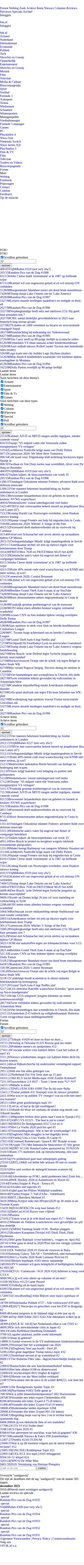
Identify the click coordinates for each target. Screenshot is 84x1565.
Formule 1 (6, 96)
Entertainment (8, 64)
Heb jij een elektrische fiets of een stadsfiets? (32, 1422)
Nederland (6, 39)
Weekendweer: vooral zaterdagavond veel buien (34, 502)
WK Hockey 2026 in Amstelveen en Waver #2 (34, 1180)
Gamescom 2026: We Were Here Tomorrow (31, 453)
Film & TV (7, 152)
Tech (3, 53)
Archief (27, 11)
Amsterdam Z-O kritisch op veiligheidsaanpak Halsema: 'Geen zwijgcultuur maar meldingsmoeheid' (39, 1015)
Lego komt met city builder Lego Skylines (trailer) (35, 353)
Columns (60, 8)
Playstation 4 (8, 134)
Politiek (4, 50)
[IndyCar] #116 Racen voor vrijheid (27, 1211)
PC (2, 131)
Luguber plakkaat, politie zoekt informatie (31, 1334)
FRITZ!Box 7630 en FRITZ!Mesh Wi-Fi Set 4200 (36, 552)
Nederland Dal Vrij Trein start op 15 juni (30, 1074)
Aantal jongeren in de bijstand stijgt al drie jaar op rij (37, 1313)
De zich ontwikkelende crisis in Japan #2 (30, 1327)
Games (4, 127)
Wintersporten (8, 113)
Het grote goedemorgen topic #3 (25, 1102)
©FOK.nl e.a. (8, 1545)
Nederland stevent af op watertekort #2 (29, 1355)
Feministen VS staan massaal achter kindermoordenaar (38, 342)
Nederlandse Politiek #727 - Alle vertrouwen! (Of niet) (39, 1302)
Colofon (5, 190)
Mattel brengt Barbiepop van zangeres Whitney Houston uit (41, 848)
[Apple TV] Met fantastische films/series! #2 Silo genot (40, 1144)
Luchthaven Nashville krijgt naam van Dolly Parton (36, 450)
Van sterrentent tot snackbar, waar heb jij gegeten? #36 (38, 1432)
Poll (6, 420)
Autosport (6, 99)
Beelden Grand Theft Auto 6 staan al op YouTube (35, 590)
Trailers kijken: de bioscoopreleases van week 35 (34, 474)
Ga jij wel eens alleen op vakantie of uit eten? (33, 1278)
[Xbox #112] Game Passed (22, 1281)
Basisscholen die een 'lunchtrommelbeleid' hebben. (36, 1366)
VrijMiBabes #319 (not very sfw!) (25, 269)
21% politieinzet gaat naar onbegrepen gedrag (33, 1158)
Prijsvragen (7, 183)
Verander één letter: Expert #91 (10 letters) (32, 1411)
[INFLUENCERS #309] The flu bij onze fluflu (35, 1088)
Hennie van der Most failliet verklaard (29, 1376)
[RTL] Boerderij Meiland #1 (22, 1197)
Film (3, 74)
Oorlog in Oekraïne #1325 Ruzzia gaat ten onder (36, 1043)
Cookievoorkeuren (63, 1538)
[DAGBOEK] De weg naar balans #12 (30, 1208)
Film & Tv (10, 393)
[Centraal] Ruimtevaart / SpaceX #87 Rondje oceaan (38, 1141)
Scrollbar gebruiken (16, 257)
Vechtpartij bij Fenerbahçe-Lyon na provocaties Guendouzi (40, 643)
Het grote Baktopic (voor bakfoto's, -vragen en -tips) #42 (40, 1239)
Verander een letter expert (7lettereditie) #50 (33, 1397)
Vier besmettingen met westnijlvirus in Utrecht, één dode (40, 674)
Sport (3, 88)
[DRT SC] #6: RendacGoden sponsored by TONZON (39, 1148)
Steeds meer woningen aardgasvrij (31, 1489)
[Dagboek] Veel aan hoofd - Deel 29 (28, 1348)
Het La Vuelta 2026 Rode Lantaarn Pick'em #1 (34, 1257)
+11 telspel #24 (14, 1457)
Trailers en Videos (11, 162)
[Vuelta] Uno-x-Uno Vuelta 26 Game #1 (31, 1137)
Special (8, 416)
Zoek (22, 8)
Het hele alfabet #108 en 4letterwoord (28, 1369)
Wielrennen (7, 106)
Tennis (4, 103)
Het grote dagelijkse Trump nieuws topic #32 (33, 1352)
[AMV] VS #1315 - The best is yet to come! (32, 1120)
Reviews (71, 8)
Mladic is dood (15, 1085)
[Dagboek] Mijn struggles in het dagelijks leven (34, 1134)
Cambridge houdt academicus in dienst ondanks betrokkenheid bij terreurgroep (34, 980)
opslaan (6, 265)
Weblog (14, 8)
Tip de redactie (9, 197)
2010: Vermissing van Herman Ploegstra (30, 1464)
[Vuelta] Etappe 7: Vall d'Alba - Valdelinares (32, 1194)
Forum (4, 8)
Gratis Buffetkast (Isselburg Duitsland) (28, 1331)
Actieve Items (34, 8)
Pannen (9, 1215)
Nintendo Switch (10, 141)
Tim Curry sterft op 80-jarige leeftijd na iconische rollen (39, 339)
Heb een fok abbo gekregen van (24, 1071)
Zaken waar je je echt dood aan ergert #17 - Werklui (38, 1218)
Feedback (6, 194)
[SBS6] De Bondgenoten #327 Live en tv (31, 1123)
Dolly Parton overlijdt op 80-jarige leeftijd (31, 367)
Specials (17, 11)
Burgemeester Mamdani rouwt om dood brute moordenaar (41, 290)
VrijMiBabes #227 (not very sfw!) (26, 743)
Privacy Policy (41, 1538)
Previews (5, 11)
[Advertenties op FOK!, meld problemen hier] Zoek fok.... (41, 1176)
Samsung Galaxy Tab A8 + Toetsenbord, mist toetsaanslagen (41, 1253)
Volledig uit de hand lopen (22, 1285)
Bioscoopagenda (10, 85)
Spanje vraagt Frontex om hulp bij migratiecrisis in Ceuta (40, 520)
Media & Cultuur (10, 81)
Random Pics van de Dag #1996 (25, 307)
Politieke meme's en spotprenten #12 (28, 1046)
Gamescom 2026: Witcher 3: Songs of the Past (33, 523)
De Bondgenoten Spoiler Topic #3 (27, 1387)
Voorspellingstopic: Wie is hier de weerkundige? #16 (38, 1130)
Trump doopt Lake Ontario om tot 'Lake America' (35, 293)
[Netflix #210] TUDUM (21, 1439)
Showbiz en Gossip (12, 57)
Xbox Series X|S (10, 145)
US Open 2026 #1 (16, 1429)
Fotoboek (6, 180)
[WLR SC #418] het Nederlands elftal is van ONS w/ (39, 1323)
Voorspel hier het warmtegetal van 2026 (30, 1345)
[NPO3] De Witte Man (19, 1460)
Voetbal (4, 92)
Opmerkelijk (7, 60)
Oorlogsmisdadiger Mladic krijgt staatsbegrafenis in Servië (41, 541)
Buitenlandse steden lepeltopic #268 (28, 1408)
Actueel (5, 36)
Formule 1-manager (12, 124)
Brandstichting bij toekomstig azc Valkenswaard (34, 332)
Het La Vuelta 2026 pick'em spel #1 (28, 1127)
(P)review (10, 412)
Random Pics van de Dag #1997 (25, 297)
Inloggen (5, 15)
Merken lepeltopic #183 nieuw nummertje (31, 1260)
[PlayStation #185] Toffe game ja (25, 1390)
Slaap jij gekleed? (16, 1338)
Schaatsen (6, 110)
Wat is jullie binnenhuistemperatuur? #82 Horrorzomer (38, 1394)
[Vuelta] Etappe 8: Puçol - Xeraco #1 (27, 1183)
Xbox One (6, 138)
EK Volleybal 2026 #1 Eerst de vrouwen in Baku (35, 1250)
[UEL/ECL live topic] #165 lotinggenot (30, 1453)
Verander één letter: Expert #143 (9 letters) (32, 1404)
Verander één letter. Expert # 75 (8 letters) (30, 1401)
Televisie (5, 78)
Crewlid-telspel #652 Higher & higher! (30, 1373)
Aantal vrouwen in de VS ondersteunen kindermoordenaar (42, 1341)
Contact (5, 187)
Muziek (4, 71)
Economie (6, 46)
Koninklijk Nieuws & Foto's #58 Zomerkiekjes (34, 1436)
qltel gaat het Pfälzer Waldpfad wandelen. (31, 1190)
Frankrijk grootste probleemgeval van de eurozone (36, 604)
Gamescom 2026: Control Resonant (26, 576)
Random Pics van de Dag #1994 (25, 364)
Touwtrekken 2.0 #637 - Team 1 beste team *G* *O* (38, 1081)
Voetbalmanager (10, 120)
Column (9, 408)
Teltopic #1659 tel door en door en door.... (31, 1039)
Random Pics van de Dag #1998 (24, 272)
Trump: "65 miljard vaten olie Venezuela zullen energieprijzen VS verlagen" (33, 444)
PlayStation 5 (8, 148)
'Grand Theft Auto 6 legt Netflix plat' (28, 639)
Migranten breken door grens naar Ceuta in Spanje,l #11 (40, 1116)
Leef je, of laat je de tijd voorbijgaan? (28, 1106)
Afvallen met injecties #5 (20, 1187)
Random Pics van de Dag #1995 (25, 335)
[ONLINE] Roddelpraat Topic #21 (27, 1450)
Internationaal (8, 43)
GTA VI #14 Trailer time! (21, 1425)
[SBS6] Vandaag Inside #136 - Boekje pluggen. (35, 1229)
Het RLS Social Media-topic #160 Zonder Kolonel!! (38, 1078)
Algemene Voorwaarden (15, 1538)
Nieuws (49, 8)
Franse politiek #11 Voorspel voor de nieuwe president (39, 1092)
